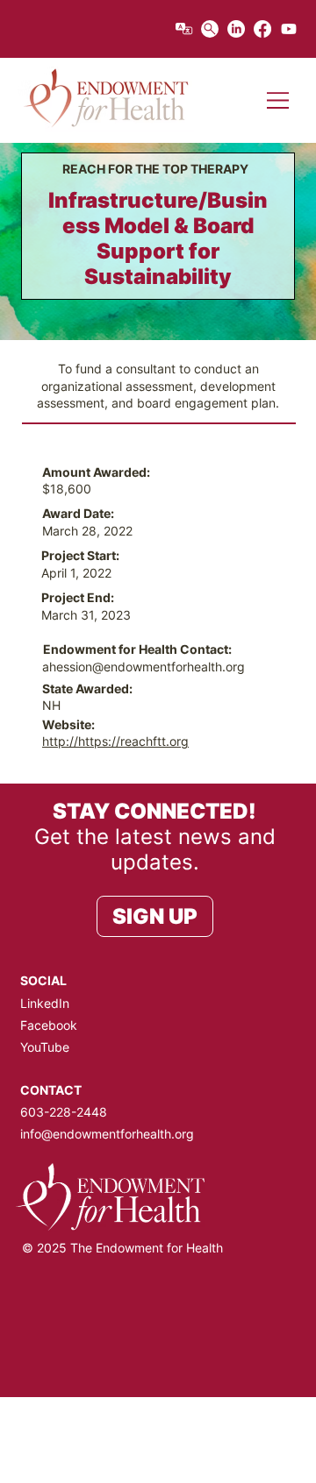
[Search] (210, 29)
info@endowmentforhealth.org (107, 1133)
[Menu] (279, 100)
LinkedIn (44, 1003)
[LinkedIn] (236, 29)
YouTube (44, 1047)
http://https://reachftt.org (115, 741)
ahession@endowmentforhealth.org (143, 666)
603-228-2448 (63, 1111)
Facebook (48, 1025)
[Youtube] (289, 29)
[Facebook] (262, 29)
